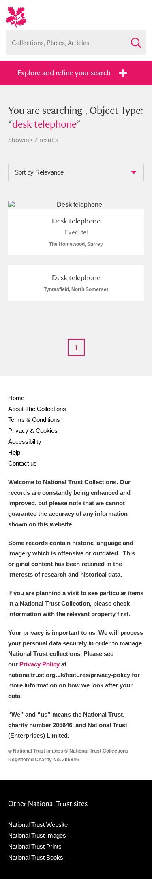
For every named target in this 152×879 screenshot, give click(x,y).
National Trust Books (35, 857)
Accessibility (24, 441)
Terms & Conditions (34, 419)
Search (136, 39)
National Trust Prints (35, 846)
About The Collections (37, 408)
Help (14, 452)
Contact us (22, 463)
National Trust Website (38, 824)
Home (16, 397)
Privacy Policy (39, 664)
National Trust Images (37, 835)
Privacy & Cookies (33, 430)
